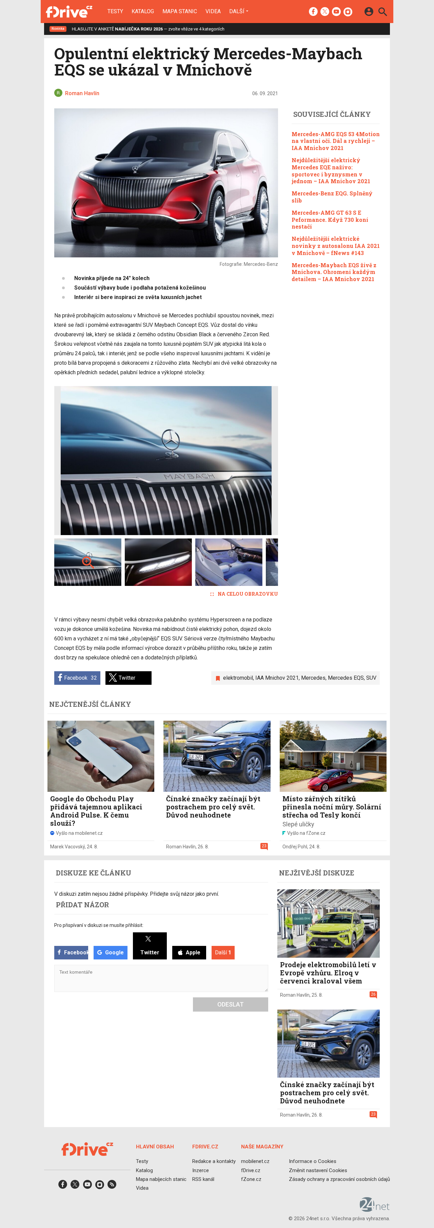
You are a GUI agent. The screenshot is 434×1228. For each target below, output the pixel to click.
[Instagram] (348, 12)
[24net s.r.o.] (375, 1209)
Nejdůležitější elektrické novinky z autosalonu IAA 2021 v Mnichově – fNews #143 (336, 245)
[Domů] (69, 11)
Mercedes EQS (346, 678)
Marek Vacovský (67, 846)
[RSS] (111, 1186)
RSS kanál (203, 1179)
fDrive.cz (250, 1170)
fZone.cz (251, 1179)
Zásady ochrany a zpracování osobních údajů (339, 1179)
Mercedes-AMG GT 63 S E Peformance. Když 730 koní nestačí (330, 219)
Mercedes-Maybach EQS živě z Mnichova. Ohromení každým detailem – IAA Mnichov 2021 (334, 272)
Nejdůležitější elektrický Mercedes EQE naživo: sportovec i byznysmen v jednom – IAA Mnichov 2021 (331, 170)
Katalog (143, 11)
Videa (213, 11)
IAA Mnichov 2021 (277, 678)
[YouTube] (336, 12)
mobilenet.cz (255, 1161)
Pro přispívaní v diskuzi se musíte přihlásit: (98, 925)
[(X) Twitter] (325, 12)
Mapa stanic (179, 11)
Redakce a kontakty (214, 1161)
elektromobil (238, 678)
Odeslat (230, 1004)
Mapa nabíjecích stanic (161, 1179)
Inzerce (200, 1170)
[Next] (251, 460)
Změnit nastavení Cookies (318, 1170)
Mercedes (313, 678)
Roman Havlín (181, 846)
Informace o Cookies (312, 1161)
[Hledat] (383, 12)
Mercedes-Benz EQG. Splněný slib (332, 197)
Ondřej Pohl (294, 846)
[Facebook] (313, 12)
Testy (115, 11)
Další (236, 11)
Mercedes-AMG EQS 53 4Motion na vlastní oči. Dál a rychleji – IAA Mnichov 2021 (336, 141)
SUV (371, 678)
